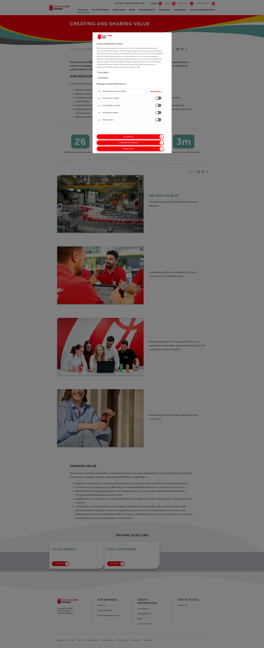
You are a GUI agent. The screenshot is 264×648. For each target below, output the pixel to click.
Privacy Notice (103, 72)
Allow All (129, 137)
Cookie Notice (102, 78)
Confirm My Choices (128, 143)
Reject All (129, 149)
